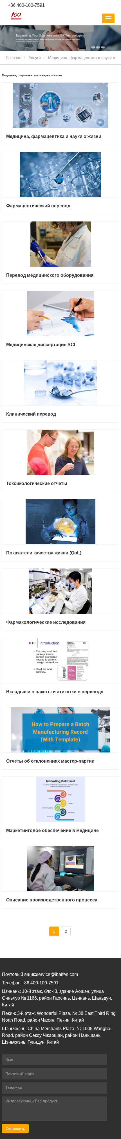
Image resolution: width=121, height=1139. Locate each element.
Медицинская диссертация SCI (40, 344)
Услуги (35, 57)
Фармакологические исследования (46, 622)
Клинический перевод (31, 414)
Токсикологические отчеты (36, 483)
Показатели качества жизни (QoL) (43, 552)
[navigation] (108, 18)
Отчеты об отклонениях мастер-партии (50, 761)
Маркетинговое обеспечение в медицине (52, 830)
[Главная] (16, 16)
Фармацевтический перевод (38, 205)
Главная (13, 57)
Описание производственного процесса (51, 899)
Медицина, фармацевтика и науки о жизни (53, 136)
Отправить (15, 1128)
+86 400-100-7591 (26, 5)
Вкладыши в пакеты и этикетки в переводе (54, 691)
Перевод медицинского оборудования (49, 275)
